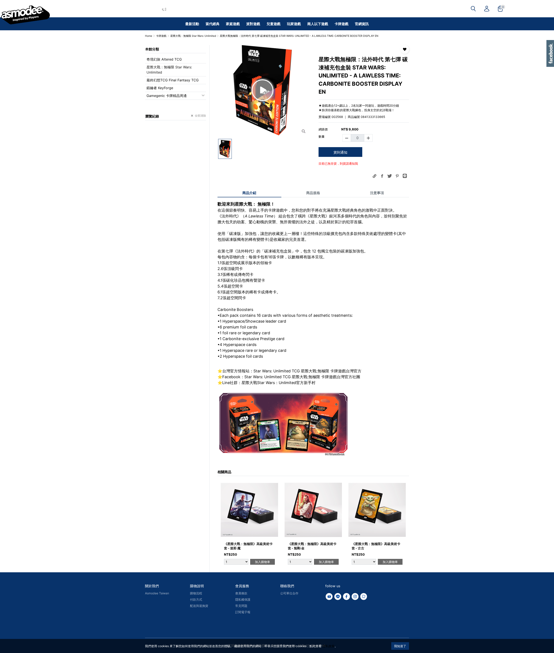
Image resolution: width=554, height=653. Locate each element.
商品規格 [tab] (313, 193)
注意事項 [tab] (377, 193)
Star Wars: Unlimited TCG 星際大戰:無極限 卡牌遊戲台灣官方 (307, 371)
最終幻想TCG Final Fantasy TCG (173, 80)
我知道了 (400, 646)
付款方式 (196, 599)
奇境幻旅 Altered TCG (164, 59)
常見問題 (241, 606)
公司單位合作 (289, 593)
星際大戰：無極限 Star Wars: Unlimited (169, 69)
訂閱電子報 (242, 612)
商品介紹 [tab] (249, 193)
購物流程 (196, 593)
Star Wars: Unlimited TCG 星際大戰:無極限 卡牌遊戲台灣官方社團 (302, 377)
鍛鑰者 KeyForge (160, 88)
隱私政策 (328, 646)
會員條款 (241, 593)
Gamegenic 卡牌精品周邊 (167, 95)
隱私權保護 (242, 599)
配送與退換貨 (199, 606)
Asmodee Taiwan (157, 593)
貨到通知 (340, 152)
